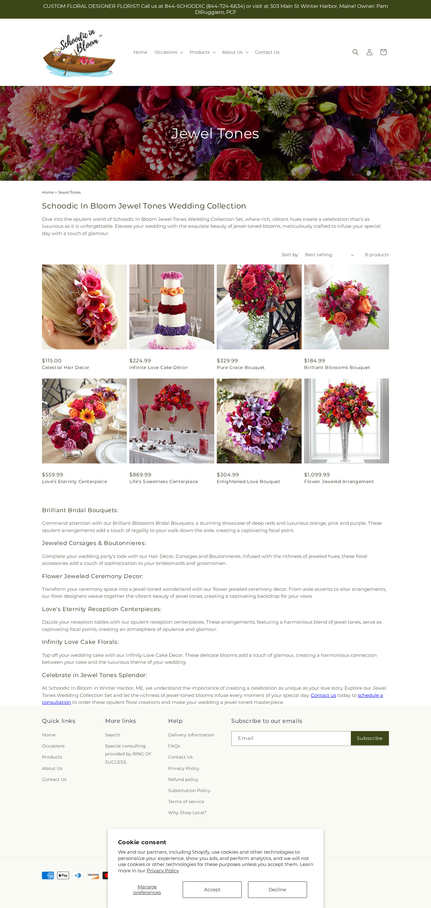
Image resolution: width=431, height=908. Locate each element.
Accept (212, 890)
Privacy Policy (163, 871)
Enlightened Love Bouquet (248, 481)
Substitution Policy (189, 790)
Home (48, 192)
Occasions (53, 746)
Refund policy (183, 779)
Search (112, 735)
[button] (168, 52)
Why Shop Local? (187, 812)
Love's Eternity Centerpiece (74, 481)
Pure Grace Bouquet (241, 367)
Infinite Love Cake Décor (158, 367)
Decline (277, 890)
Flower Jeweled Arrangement (339, 481)
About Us (52, 768)
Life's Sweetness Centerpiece (163, 481)
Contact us (323, 695)
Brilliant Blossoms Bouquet (337, 367)
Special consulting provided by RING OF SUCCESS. (128, 754)
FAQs (174, 746)
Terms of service (186, 801)
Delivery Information (191, 735)
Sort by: (290, 254)
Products (52, 757)
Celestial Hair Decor (66, 367)
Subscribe (370, 738)
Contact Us (54, 779)
